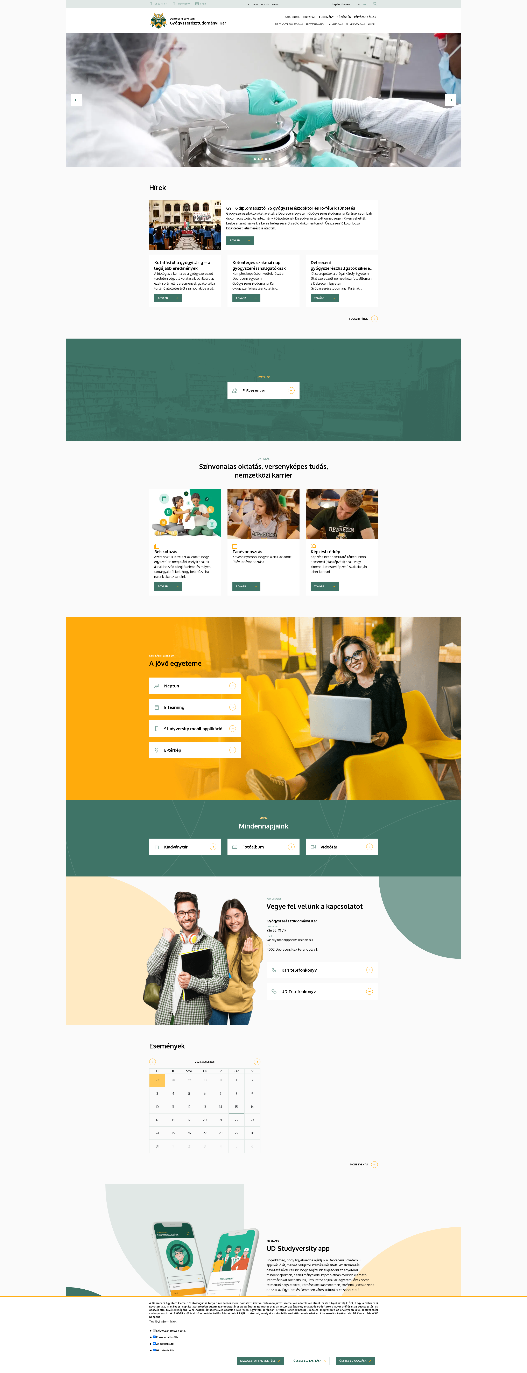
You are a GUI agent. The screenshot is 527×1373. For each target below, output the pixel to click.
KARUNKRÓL (292, 17)
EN (364, 4)
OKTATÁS (309, 17)
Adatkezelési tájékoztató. (336, 1313)
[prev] (152, 1062)
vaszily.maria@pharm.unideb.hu (290, 940)
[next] (257, 1062)
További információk (162, 1321)
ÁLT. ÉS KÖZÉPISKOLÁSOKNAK (289, 24)
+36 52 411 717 (160, 3)
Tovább (235, 240)
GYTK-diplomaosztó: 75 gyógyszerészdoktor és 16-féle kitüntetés (290, 208)
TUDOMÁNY (326, 17)
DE (248, 4)
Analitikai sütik (165, 1343)
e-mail (203, 3)
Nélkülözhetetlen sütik (170, 1330)
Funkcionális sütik (167, 1337)
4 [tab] (266, 159)
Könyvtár (276, 4)
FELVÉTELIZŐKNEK (315, 24)
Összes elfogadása (352, 1360)
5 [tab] (270, 159)
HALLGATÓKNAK (335, 24)
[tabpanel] (263, 100)
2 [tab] (259, 159)
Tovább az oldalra (169, 151)
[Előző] (76, 100)
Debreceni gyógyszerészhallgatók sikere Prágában (340, 268)
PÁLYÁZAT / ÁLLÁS (365, 17)
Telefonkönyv (183, 3)
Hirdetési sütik (165, 1350)
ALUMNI (372, 24)
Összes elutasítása (307, 1360)
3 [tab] (262, 159)
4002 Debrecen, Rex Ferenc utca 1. (292, 949)
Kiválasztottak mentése (257, 1360)
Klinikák (265, 4)
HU (359, 4)
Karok (255, 4)
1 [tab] (255, 159)
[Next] (450, 100)
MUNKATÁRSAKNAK (355, 24)
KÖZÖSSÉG (344, 17)
